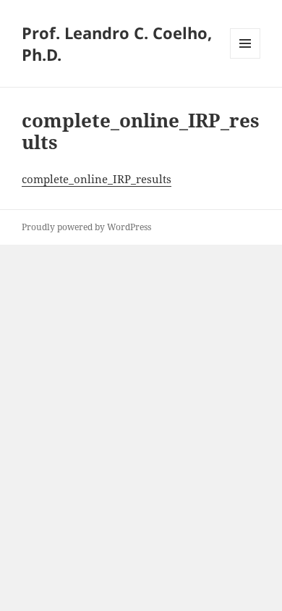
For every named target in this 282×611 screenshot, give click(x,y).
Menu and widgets (245, 58)
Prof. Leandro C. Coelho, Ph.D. (117, 43)
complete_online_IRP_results (96, 179)
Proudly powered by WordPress (86, 227)
